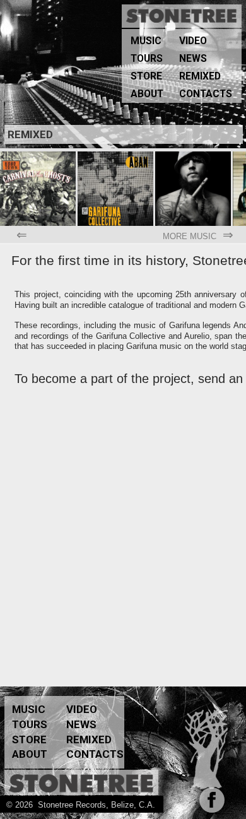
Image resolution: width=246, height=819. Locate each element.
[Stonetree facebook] (209, 805)
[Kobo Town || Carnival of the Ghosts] (39, 156)
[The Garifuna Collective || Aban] (116, 156)
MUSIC (146, 41)
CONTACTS (205, 94)
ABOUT (147, 94)
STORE (146, 76)
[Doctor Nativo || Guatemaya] (194, 156)
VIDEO (193, 41)
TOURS (147, 58)
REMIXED (200, 76)
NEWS (193, 58)
